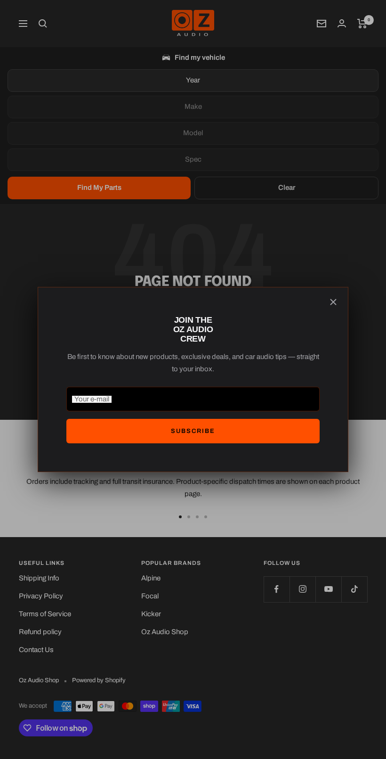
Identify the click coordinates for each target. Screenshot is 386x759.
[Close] (333, 302)
